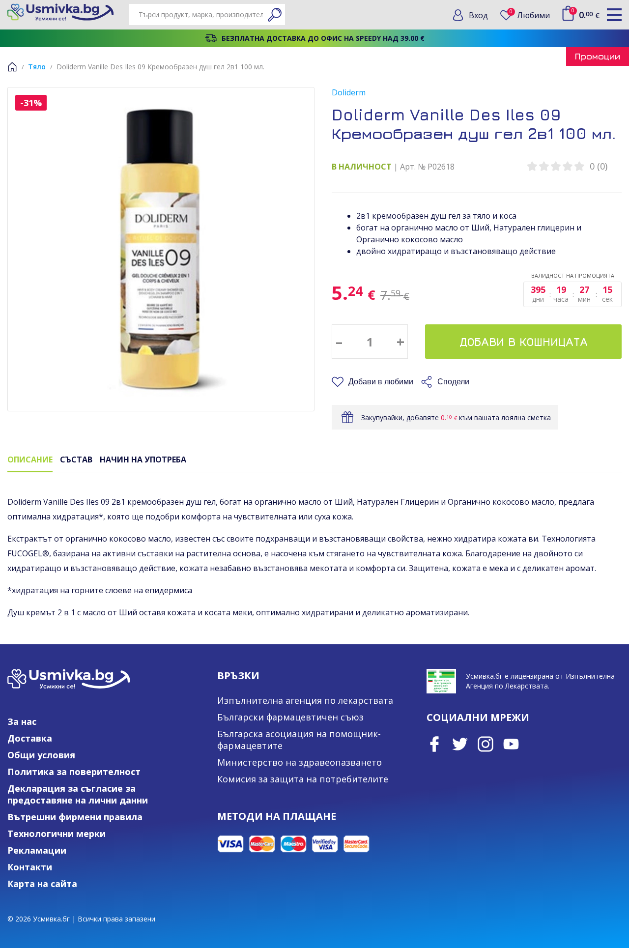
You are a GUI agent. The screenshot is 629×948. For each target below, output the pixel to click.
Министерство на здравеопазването (299, 762)
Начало (12, 67)
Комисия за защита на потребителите (302, 779)
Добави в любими (380, 381)
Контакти (29, 867)
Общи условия (41, 755)
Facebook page (434, 744)
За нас (21, 721)
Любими (530, 15)
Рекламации (36, 850)
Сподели (453, 381)
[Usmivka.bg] (60, 12)
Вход (478, 15)
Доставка (29, 738)
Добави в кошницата (523, 341)
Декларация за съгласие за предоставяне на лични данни (77, 794)
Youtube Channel (511, 744)
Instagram (485, 744)
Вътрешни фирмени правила (75, 817)
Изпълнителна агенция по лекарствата (305, 700)
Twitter (460, 744)
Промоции (597, 56)
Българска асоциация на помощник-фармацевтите (299, 739)
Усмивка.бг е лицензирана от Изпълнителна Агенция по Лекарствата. (540, 680)
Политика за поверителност (74, 771)
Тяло (37, 66)
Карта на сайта (42, 884)
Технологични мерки (56, 833)
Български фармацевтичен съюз (290, 717)
